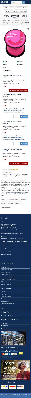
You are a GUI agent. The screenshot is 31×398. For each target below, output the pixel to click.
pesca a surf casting (22, 192)
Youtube (5, 328)
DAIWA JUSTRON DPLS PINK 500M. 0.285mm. (12, 122)
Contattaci (3, 291)
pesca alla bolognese (6, 193)
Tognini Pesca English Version (8, 315)
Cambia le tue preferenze (7, 303)
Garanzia (3, 199)
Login (2, 308)
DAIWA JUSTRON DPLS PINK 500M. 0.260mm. (12, 95)
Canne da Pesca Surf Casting (8, 279)
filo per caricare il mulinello (9, 192)
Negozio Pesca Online (6, 267)
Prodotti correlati (6, 207)
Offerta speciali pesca (6, 269)
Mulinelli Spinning (5, 272)
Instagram (5, 325)
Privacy (3, 298)
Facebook (5, 323)
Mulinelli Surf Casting (6, 274)
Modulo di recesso (5, 301)
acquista (24, 116)
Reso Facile (23, 199)
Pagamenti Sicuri (13, 199)
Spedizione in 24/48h (7, 203)
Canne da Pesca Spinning (7, 277)
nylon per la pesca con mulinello (21, 190)
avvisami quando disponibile (19, 90)
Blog (2, 306)
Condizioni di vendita (6, 296)
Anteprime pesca (5, 281)
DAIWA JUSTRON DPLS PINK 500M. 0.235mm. (12, 76)
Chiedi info (18, 203)
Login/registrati (5, 294)
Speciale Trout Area (6, 284)
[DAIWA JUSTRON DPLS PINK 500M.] (15, 43)
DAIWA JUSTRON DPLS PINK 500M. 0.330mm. (12, 149)
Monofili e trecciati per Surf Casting (10, 189)
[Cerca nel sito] (23, 2)
